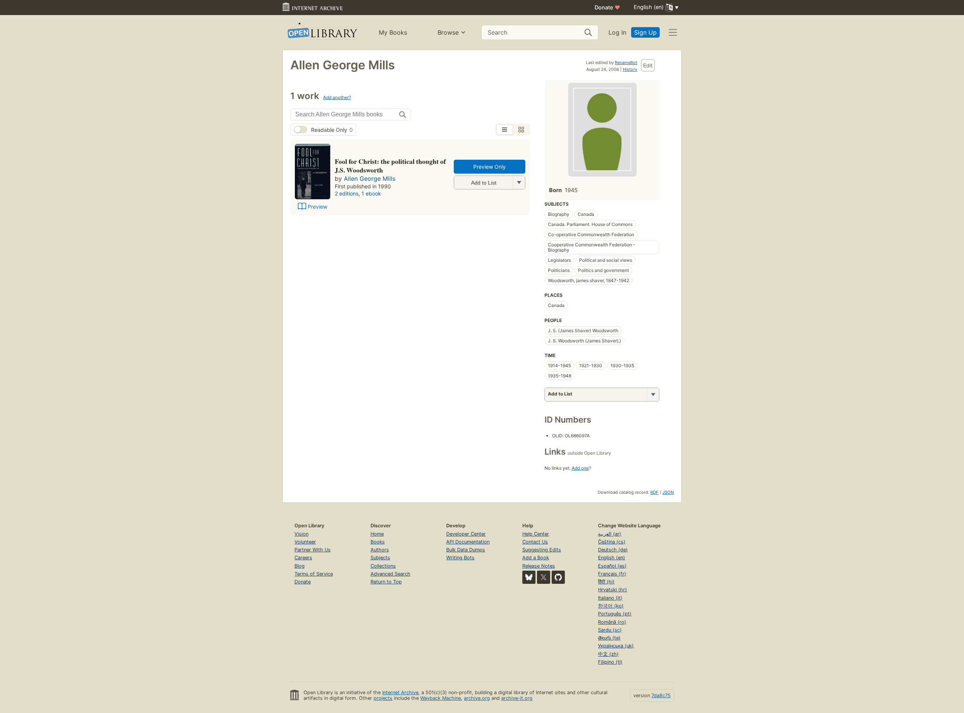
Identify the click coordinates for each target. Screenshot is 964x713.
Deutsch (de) (613, 550)
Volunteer (305, 542)
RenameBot (626, 62)
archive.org (477, 698)
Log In (617, 32)
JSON (668, 492)
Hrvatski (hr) (612, 589)
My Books (393, 32)
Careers (303, 557)
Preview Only (489, 166)
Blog (299, 566)
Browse (448, 32)
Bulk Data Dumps (465, 550)
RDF (654, 492)
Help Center (535, 534)
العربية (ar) (609, 534)
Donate (607, 7)
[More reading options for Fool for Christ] (519, 182)
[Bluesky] (528, 577)
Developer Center (466, 534)
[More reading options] (653, 395)
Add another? (337, 97)
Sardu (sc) (610, 630)
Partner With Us (312, 550)
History (630, 69)
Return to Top (386, 582)
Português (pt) (614, 614)
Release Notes (538, 566)
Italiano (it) (610, 598)
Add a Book (535, 557)
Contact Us (535, 542)
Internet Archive (400, 692)
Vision (301, 534)
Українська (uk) (616, 646)
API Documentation (468, 542)
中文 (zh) (608, 654)
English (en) (611, 557)
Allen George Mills (369, 178)
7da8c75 (661, 695)
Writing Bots (460, 557)
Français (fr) (612, 574)
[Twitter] (543, 577)
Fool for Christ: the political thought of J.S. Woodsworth (390, 165)
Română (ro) (612, 622)
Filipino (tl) (610, 662)
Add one (580, 468)
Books (378, 542)
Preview (317, 206)
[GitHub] (558, 577)
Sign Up (645, 32)
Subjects (380, 557)
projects (383, 698)
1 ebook (371, 193)
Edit (648, 65)
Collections (383, 566)
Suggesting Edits (541, 550)
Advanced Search (390, 574)
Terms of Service (313, 574)
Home (377, 534)
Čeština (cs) (611, 542)
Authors (380, 550)
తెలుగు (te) (609, 638)
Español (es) (612, 566)
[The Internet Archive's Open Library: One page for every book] (321, 32)
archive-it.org (516, 698)
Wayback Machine (440, 698)
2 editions (346, 193)
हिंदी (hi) (606, 582)
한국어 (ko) (611, 606)
